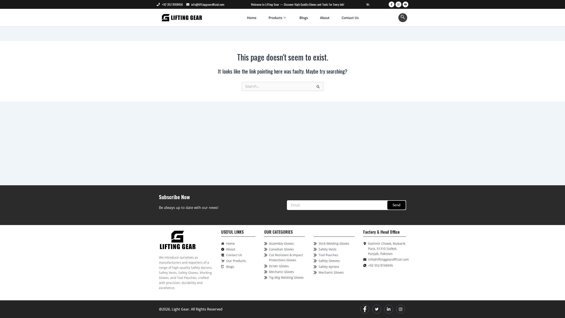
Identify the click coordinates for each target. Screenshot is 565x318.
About (325, 17)
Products (275, 17)
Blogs (303, 17)
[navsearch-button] (402, 17)
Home (251, 17)
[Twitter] (376, 309)
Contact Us (350, 17)
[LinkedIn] (388, 309)
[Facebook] (364, 309)
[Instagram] (400, 309)
